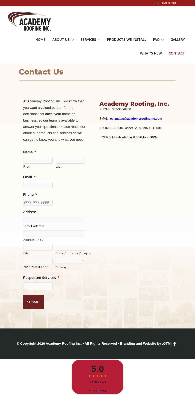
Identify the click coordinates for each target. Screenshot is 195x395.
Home (40, 39)
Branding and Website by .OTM (145, 343)
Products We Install (126, 39)
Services (88, 39)
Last (59, 166)
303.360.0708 (165, 3)
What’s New (151, 53)
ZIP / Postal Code (35, 267)
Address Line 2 (33, 239)
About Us (61, 39)
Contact (177, 53)
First (26, 166)
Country (61, 267)
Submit (33, 302)
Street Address (33, 226)
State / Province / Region (70, 253)
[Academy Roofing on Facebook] (174, 344)
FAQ (156, 39)
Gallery (177, 39)
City (26, 253)
